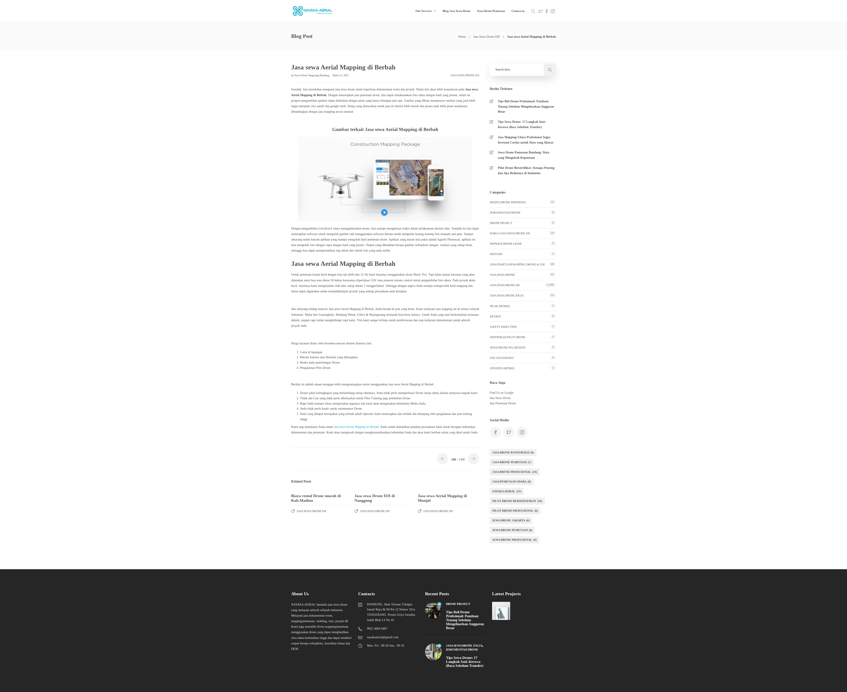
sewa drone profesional (514, 539)
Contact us (518, 11)
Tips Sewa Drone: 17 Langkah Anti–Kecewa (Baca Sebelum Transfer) (522, 124)
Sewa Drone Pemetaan (491, 11)
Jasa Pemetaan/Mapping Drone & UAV (517, 264)
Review (495, 316)
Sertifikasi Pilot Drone (507, 337)
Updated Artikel (502, 368)
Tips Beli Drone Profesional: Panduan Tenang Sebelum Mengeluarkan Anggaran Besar (526, 107)
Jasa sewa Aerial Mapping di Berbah (356, 427)
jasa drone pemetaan (511, 462)
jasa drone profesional (514, 472)
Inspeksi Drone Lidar (506, 243)
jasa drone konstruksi (513, 452)
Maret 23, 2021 (341, 75)
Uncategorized (501, 358)
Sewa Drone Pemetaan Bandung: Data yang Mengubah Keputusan (523, 155)
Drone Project (501, 223)
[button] (550, 69)
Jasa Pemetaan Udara (511, 481)
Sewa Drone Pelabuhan (507, 347)
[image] (312, 11)
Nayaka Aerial (506, 491)
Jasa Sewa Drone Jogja (507, 295)
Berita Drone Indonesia (508, 202)
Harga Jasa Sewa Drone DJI (510, 233)
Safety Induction (503, 326)
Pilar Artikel (500, 306)
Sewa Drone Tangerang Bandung (312, 75)
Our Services (424, 11)
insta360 (496, 254)
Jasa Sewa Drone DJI (486, 36)
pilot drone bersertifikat (517, 501)
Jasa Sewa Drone (502, 274)
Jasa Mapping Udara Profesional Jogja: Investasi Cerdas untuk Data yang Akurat (525, 140)
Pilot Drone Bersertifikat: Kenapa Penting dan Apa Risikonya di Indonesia (526, 170)
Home (462, 36)
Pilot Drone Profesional (515, 510)
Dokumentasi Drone (505, 212)
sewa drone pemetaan (512, 530)
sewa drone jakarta (511, 520)
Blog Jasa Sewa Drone (456, 11)
